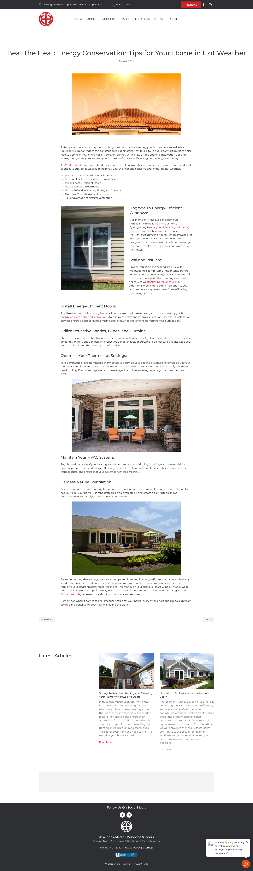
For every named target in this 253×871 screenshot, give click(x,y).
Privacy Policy (132, 847)
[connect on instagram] (210, 4)
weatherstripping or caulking (161, 281)
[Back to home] (46, 19)
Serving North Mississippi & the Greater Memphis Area (73, 4)
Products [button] (108, 19)
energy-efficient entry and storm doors (85, 317)
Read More (106, 742)
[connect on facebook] (203, 4)
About (91, 19)
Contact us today (71, 594)
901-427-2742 (123, 4)
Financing (191, 4)
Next (207, 619)
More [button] (174, 19)
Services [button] (125, 19)
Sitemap (147, 847)
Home (79, 19)
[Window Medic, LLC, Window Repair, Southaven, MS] (126, 858)
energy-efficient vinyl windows (169, 227)
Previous (48, 619)
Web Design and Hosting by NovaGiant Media (126, 864)
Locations (142, 19)
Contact (160, 19)
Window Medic (73, 165)
